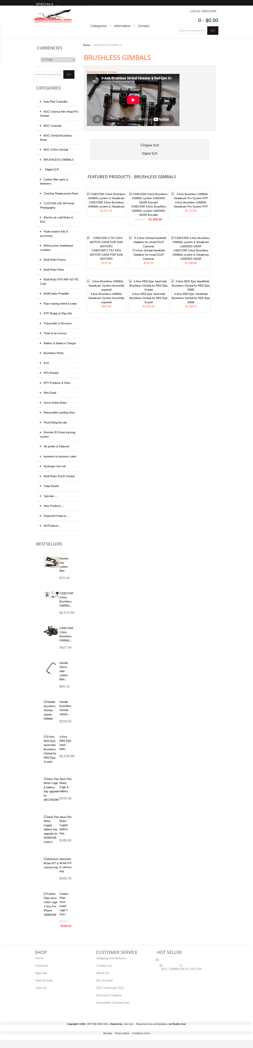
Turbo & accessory (59, 333)
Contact (143, 26)
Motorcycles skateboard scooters (57, 247)
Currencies (49, 48)
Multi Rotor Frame (59, 259)
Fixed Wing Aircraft (59, 422)
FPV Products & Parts (59, 384)
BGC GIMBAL (171, 969)
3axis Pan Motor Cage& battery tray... (65, 825)
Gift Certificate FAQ (110, 987)
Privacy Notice (122, 1033)
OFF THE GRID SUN (97, 1024)
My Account (104, 980)
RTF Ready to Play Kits (59, 315)
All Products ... (52, 525)
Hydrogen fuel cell (59, 466)
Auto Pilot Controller (59, 103)
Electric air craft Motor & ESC (57, 219)
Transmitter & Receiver (59, 325)
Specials (45, 4)
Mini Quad (59, 392)
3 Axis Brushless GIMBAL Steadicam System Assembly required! (106, 298)
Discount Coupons (109, 995)
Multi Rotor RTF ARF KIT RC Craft (59, 281)
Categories (99, 26)
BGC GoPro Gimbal (59, 149)
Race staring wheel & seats (60, 305)
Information (122, 26)
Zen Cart (128, 1024)
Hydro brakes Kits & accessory (57, 233)
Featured (41, 965)
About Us (102, 973)
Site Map (107, 1033)
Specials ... (50, 496)
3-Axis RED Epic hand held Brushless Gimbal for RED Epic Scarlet (148, 298)
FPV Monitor (59, 372)
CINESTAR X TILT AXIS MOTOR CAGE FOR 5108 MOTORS (106, 254)
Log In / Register (203, 11)
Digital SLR (60, 169)
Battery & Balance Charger (60, 345)
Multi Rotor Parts (59, 269)
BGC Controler (59, 125)
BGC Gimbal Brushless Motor (57, 137)
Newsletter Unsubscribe (112, 1002)
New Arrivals (44, 980)
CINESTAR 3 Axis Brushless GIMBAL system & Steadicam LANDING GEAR (191, 254)
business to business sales (60, 458)
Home (86, 45)
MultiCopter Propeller (59, 295)
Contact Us (104, 965)
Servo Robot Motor (59, 402)
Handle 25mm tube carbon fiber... (63, 671)
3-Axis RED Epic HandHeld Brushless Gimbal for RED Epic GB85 (191, 298)
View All (40, 987)
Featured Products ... (56, 515)
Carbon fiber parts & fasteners (57, 181)
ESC (59, 363)
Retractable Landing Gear (59, 414)
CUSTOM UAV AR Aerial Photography (57, 205)
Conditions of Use (141, 1033)
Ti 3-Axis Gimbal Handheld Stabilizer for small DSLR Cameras (148, 254)
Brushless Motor (59, 353)
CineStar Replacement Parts (61, 195)
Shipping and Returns (111, 958)
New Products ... (54, 505)
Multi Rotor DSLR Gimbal (59, 478)
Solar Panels (59, 486)
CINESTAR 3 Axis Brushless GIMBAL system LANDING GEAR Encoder (148, 210)
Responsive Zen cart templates (151, 1024)
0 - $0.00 (208, 20)
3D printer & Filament (59, 448)
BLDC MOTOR (191, 969)
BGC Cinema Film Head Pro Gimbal (59, 113)
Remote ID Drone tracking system (57, 434)
